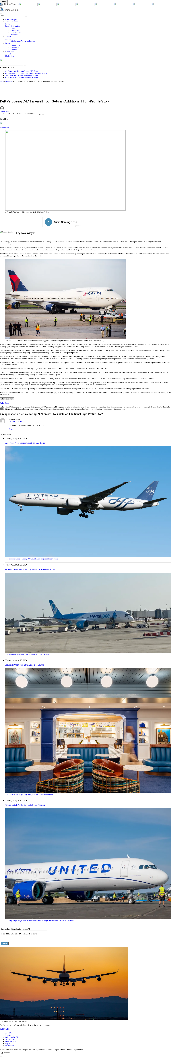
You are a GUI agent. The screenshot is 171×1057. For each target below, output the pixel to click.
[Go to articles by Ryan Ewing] (2, 125)
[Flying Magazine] (28, 5)
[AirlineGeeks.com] (9, 5)
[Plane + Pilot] (123, 5)
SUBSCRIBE (4, 1029)
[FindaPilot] (142, 5)
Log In (7, 1044)
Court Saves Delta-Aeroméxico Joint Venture (21, 78)
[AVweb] (47, 5)
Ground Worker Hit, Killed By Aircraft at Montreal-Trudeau (26, 73)
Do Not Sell (9, 1046)
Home (2, 81)
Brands (4, 1)
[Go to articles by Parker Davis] (85, 108)
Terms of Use (10, 1039)
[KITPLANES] (104, 5)
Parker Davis (4, 112)
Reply (11, 429)
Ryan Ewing (4, 127)
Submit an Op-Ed (11, 1037)
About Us (8, 1033)
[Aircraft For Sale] (66, 5)
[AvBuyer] (85, 5)
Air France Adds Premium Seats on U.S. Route (21, 71)
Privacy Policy (10, 1041)
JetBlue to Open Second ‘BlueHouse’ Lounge (21, 75)
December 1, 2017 (15, 421)
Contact (8, 1035)
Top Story (8, 81)
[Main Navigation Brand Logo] (9, 11)
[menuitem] (88, 20)
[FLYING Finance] (161, 5)
